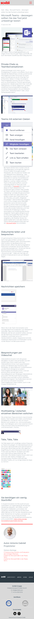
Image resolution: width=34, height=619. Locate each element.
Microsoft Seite (11, 223)
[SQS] (25, 603)
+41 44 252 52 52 (18, 592)
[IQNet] (9, 603)
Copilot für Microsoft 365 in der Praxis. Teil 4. (16, 559)
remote (16, 186)
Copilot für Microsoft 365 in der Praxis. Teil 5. (16, 556)
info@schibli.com (17, 590)
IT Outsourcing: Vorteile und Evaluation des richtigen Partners (16, 553)
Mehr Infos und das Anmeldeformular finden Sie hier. (14, 519)
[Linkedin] (15, 613)
